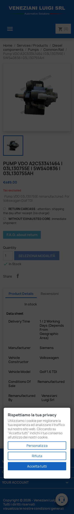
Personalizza (37, 445)
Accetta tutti (37, 466)
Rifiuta (37, 456)
